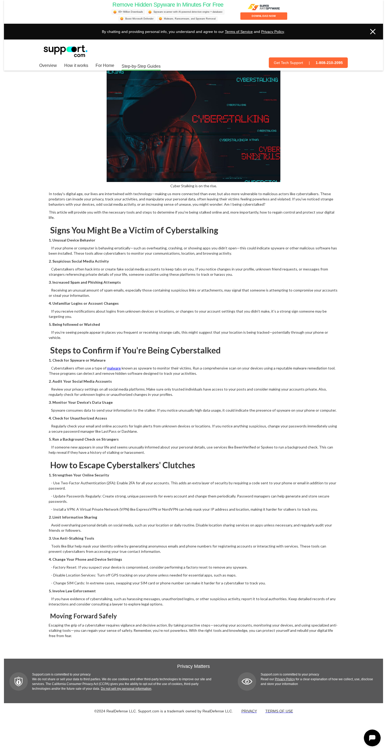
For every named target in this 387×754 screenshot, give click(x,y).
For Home (105, 65)
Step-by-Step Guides (141, 66)
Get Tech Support (288, 63)
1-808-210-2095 (329, 63)
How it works (76, 65)
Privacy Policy (272, 31)
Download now (264, 15)
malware (114, 368)
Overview (48, 65)
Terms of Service (239, 31)
